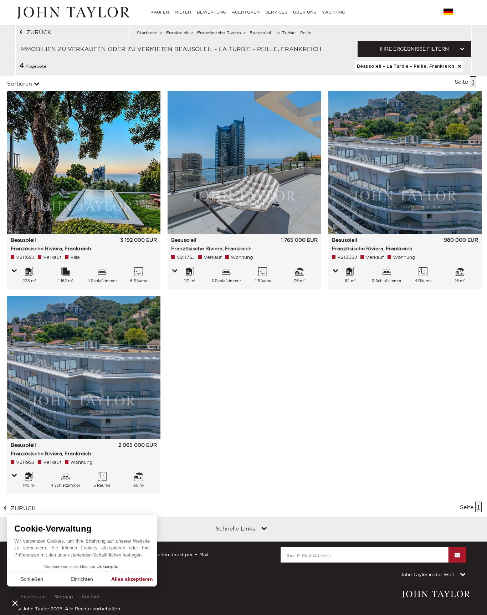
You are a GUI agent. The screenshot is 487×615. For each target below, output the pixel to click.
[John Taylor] (72, 12)
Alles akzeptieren (132, 579)
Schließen (32, 579)
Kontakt (90, 596)
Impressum (33, 596)
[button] (15, 602)
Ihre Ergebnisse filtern (414, 49)
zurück (39, 32)
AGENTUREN (246, 12)
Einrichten (82, 579)
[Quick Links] (264, 529)
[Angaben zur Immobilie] (14, 271)
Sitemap (63, 596)
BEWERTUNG (211, 12)
